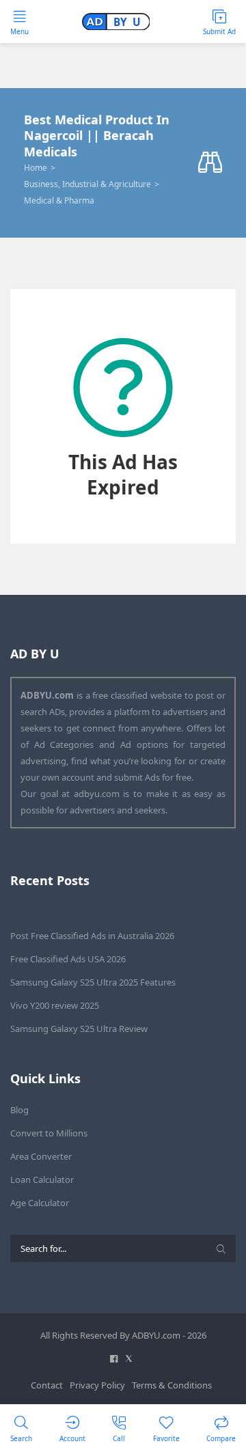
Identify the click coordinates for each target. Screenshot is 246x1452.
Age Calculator (39, 1203)
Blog (19, 1110)
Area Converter (41, 1156)
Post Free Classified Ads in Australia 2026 (92, 936)
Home (35, 167)
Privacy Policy (97, 1385)
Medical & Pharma (59, 200)
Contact (47, 1385)
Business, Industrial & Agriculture (87, 184)
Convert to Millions (48, 1133)
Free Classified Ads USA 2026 (68, 959)
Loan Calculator (42, 1179)
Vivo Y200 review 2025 (54, 1005)
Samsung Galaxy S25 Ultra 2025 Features (93, 982)
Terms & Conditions (172, 1385)
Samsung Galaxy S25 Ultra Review (79, 1028)
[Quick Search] (210, 163)
